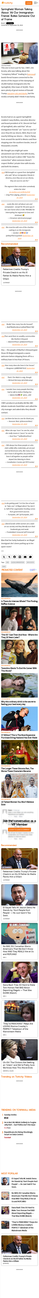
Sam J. (5, 957)
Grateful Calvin (8, 1071)
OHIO (4, 566)
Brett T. (3, 23)
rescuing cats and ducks (17, 94)
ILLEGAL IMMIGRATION (17, 562)
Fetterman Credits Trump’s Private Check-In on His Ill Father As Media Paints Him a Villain (19, 874)
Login (29, 3)
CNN (7, 562)
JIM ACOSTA (30, 562)
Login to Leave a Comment (19, 830)
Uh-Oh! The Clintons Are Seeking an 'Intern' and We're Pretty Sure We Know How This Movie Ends (18, 1065)
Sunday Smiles (10, 1115)
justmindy (6, 283)
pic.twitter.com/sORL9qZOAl (19, 192)
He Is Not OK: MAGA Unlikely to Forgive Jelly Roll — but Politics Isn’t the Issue (20, 1124)
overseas (31, 74)
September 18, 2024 (19, 221)
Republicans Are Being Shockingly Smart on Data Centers (18, 1133)
